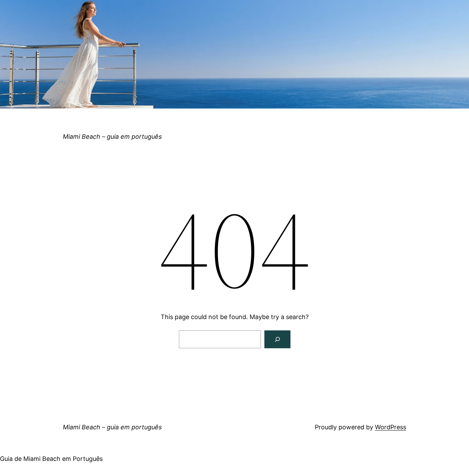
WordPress (390, 427)
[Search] (277, 339)
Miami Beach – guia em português (112, 136)
